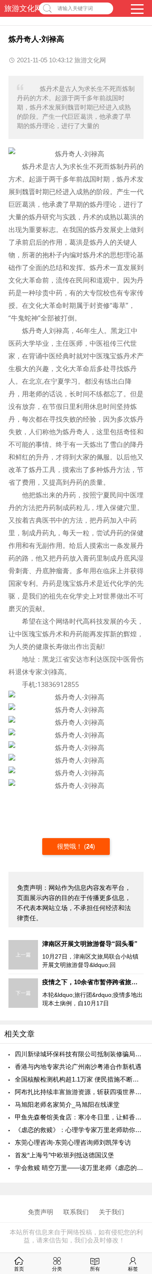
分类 (57, 1269)
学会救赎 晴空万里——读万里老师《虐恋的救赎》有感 (79, 1167)
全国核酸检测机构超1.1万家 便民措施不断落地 (79, 1079)
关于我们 (111, 1211)
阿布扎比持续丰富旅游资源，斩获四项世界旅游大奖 (79, 1091)
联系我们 (76, 1211)
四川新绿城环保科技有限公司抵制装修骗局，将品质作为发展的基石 (79, 1054)
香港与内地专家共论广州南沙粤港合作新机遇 (78, 1066)
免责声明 (40, 1211)
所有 (95, 1269)
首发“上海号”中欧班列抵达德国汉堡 (64, 1155)
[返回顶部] (135, 1138)
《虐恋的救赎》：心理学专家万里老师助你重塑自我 (79, 1129)
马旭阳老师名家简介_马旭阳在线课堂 (67, 1104)
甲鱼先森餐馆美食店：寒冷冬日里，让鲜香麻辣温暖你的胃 (79, 1117)
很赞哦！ (70, 846)
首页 (19, 1269)
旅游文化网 (23, 8)
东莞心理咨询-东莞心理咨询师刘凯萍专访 (73, 1142)
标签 (133, 1269)
